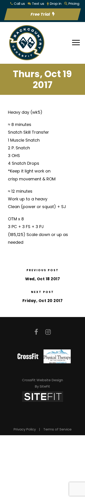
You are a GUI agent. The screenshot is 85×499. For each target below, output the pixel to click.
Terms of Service (57, 429)
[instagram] (48, 332)
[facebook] (36, 332)
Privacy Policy (25, 429)
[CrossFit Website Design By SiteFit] (42, 396)
